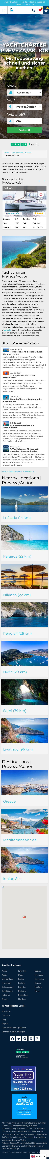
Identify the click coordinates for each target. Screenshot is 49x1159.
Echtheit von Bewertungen (13, 1031)
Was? (12, 86)
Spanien (38, 983)
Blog (4, 1019)
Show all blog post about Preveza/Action (18, 471)
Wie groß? (16, 114)
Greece (28, 152)
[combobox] (38, 1156)
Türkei (37, 991)
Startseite (6, 1011)
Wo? (11, 100)
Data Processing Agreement (14, 1027)
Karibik (21, 983)
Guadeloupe (7, 991)
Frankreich (6, 983)
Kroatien (22, 987)
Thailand (38, 987)
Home (6, 152)
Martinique (23, 995)
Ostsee (38, 971)
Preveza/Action (14, 213)
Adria (4, 971)
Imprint (5, 1023)
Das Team (6, 1015)
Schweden (39, 975)
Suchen (23, 130)
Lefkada (7, 330)
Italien (21, 979)
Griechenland (8, 987)
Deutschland (7, 979)
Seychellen (39, 979)
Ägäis (4, 975)
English (38, 1156)
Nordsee (22, 999)
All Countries (17, 152)
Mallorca (22, 991)
